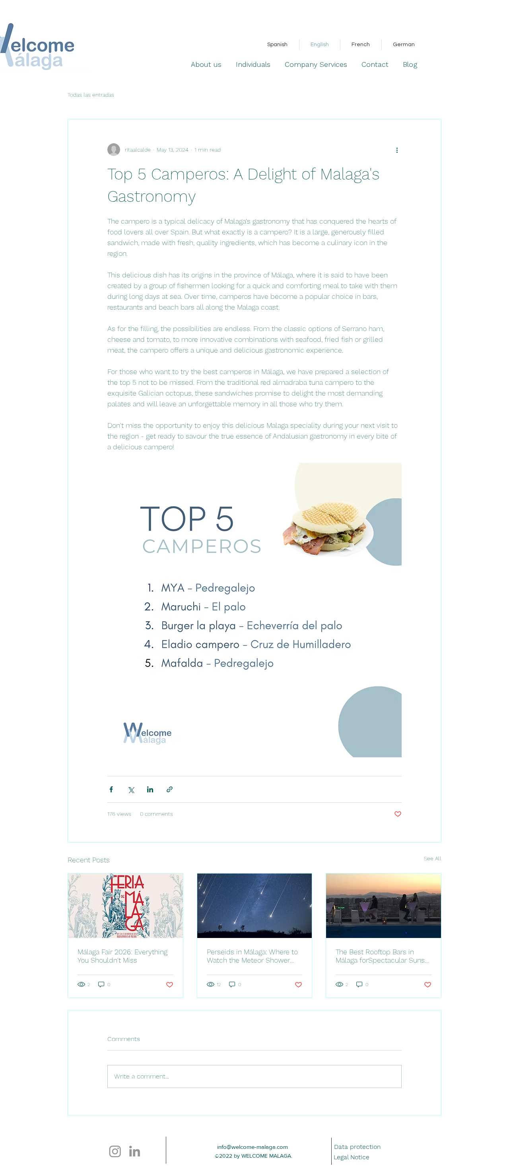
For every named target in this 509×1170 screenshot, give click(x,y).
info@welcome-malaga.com (252, 1146)
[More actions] (397, 149)
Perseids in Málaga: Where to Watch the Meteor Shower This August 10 (252, 956)
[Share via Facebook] (111, 789)
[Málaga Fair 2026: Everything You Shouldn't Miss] (125, 906)
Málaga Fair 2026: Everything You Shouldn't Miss (122, 956)
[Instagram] (115, 1151)
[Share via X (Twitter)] (130, 789)
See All (432, 858)
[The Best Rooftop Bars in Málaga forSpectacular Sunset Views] (383, 906)
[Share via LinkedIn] (150, 789)
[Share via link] (169, 789)
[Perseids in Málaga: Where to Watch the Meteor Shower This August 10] (254, 906)
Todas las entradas (91, 95)
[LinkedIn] (134, 1151)
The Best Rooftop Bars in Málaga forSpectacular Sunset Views (383, 956)
